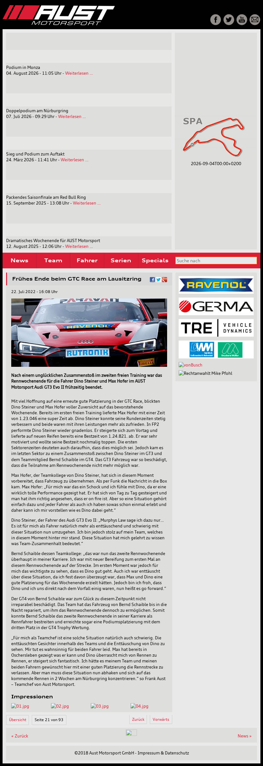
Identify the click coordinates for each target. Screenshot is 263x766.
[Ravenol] (216, 292)
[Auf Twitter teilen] (158, 280)
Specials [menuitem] (155, 260)
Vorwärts (161, 719)
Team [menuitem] (53, 260)
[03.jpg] (100, 706)
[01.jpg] (20, 706)
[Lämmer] (216, 356)
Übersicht (17, 719)
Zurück (138, 719)
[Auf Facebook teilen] (152, 280)
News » (245, 735)
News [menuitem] (19, 260)
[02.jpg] (60, 706)
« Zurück (19, 735)
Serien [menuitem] (121, 260)
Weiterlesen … (79, 73)
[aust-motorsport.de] (87, 23)
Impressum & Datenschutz (163, 752)
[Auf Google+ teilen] (164, 280)
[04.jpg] (139, 706)
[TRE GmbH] (216, 335)
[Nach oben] (131, 734)
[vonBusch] (190, 364)
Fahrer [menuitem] (87, 260)
